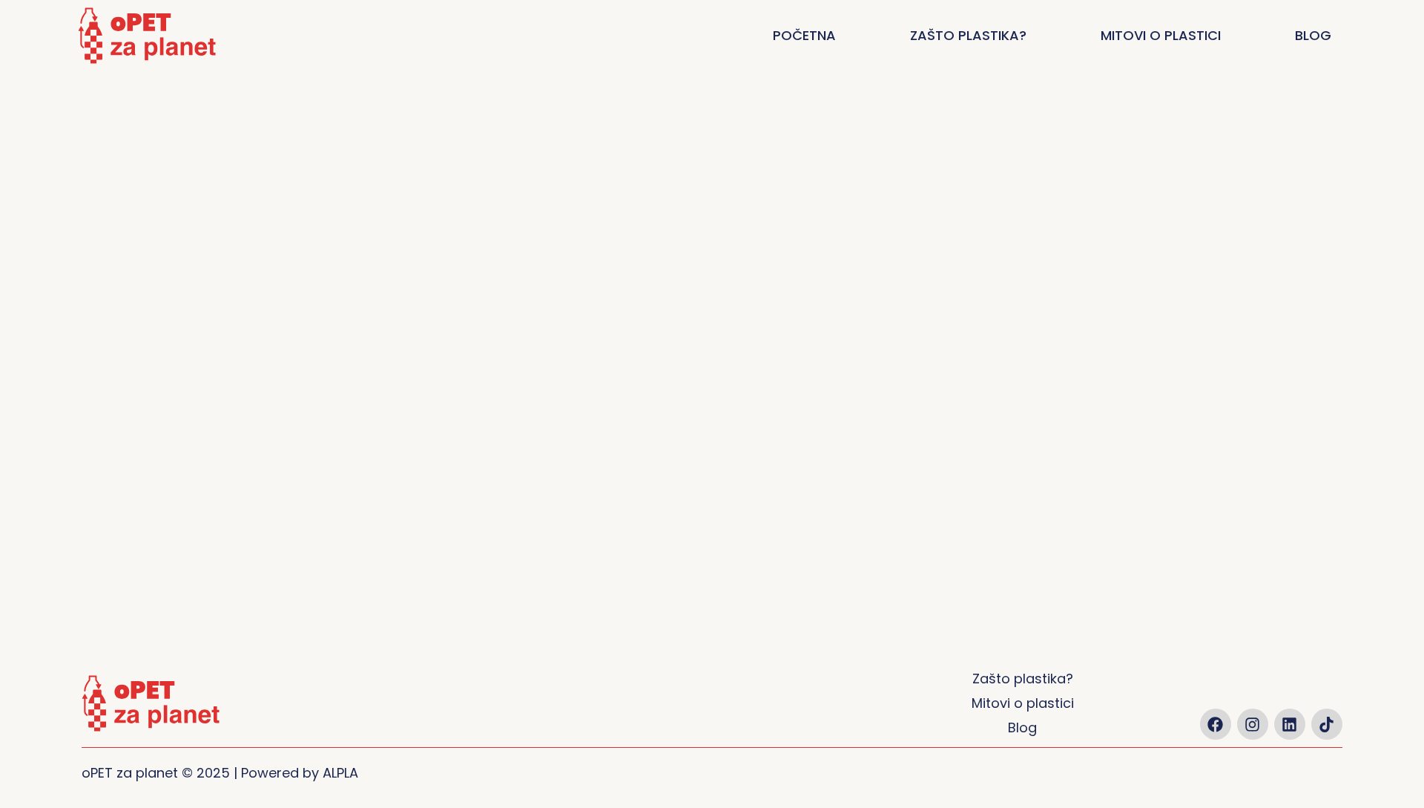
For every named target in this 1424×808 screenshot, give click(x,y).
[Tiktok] (1326, 724)
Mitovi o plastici (1161, 35)
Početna (804, 35)
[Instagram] (1252, 724)
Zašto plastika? (968, 35)
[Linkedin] (1289, 724)
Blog (1313, 35)
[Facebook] (1215, 724)
